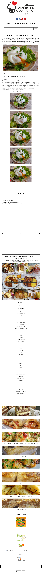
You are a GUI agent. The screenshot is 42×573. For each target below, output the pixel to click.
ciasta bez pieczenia (21, 322)
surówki (21, 382)
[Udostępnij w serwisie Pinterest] (23, 194)
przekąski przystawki (20, 374)
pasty (21, 365)
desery (21, 335)
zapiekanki (21, 395)
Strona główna (11, 23)
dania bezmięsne (21, 331)
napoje (21, 359)
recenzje (21, 376)
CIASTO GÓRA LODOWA (21, 416)
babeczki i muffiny (21, 313)
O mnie (19, 23)
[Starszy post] (39, 233)
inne (21, 348)
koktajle (21, 350)
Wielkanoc (9, 195)
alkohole (21, 311)
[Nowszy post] (2, 233)
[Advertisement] (21, 243)
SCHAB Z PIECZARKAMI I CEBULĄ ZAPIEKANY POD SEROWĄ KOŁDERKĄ (21, 469)
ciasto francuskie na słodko (21, 328)
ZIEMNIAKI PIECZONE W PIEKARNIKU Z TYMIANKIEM (21, 496)
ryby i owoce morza (21, 378)
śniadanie (5, 195)
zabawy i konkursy (21, 393)
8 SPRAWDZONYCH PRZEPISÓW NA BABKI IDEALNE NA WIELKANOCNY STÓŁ (21, 257)
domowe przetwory (21, 343)
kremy (21, 352)
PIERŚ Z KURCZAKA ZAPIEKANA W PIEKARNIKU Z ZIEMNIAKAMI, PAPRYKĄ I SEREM (21, 443)
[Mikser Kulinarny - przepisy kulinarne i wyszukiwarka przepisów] (21, 540)
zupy (21, 398)
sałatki (21, 380)
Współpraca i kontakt (28, 23)
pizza (21, 369)
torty (21, 387)
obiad (21, 361)
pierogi (21, 367)
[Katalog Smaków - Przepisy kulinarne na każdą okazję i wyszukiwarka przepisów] (21, 550)
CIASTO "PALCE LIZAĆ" (21, 456)
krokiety (21, 354)
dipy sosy (21, 337)
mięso (21, 356)
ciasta (21, 320)
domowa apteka (21, 341)
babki (21, 315)
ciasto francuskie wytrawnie (21, 330)
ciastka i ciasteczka (21, 326)
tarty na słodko (21, 385)
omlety (21, 363)
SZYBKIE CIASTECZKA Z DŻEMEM (21, 430)
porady (21, 372)
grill (21, 346)
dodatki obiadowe (21, 339)
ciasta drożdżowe (21, 324)
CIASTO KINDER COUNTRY (21, 509)
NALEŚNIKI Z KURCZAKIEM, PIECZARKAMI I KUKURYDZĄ (21, 483)
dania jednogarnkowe (21, 333)
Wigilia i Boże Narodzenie (21, 391)
